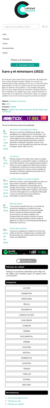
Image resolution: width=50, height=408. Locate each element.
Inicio (5, 34)
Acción (26, 288)
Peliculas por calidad (15, 404)
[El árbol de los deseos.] (5, 236)
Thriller (26, 374)
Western (26, 385)
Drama (26, 342)
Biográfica (26, 309)
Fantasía (26, 347)
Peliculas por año (14, 401)
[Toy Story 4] (5, 162)
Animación (26, 293)
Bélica (26, 304)
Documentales (8, 48)
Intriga (26, 379)
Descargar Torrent (26, 65)
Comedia (26, 325)
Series (5, 43)
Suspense (26, 363)
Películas (6, 39)
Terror (26, 368)
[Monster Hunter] (5, 208)
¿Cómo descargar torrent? (18, 398)
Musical (27, 352)
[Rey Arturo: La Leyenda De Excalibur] (5, 140)
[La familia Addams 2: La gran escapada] (5, 188)
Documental (26, 336)
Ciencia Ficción (26, 315)
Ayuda (5, 53)
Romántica (26, 358)
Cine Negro (26, 320)
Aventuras (26, 299)
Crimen (26, 331)
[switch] (26, 261)
